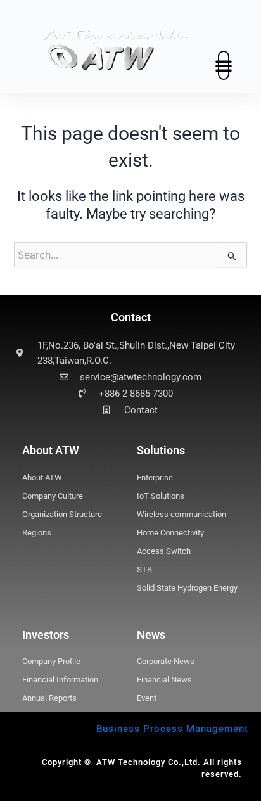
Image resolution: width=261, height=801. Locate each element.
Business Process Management (172, 728)
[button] (223, 65)
